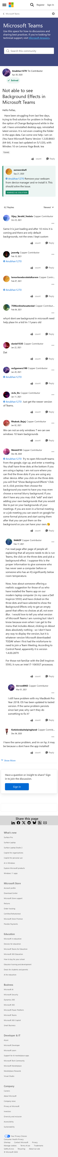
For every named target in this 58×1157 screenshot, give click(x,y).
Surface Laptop (9, 842)
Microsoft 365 (9, 1005)
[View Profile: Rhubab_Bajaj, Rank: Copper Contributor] (6, 423)
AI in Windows (9, 863)
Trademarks (38, 1145)
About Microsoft (10, 1096)
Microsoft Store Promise (13, 919)
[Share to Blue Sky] (34, 822)
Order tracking (9, 908)
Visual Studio (9, 1076)
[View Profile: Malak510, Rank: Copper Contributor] (6, 451)
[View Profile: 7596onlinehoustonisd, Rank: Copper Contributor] (6, 307)
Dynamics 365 (9, 999)
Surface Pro (8, 837)
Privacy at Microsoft (11, 1106)
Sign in (17, 786)
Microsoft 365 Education (13, 954)
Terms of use (25, 1145)
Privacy (35, 1142)
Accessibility (9, 1121)
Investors (7, 1111)
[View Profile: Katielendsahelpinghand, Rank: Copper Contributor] (6, 731)
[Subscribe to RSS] (39, 822)
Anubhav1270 (19, 70)
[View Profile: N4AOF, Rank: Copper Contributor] (9, 542)
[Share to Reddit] (29, 822)
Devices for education (12, 944)
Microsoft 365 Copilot (12, 1020)
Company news (10, 1101)
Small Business (9, 1025)
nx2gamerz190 (19, 368)
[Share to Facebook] (18, 822)
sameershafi (20, 169)
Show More (9, 760)
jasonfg (15, 252)
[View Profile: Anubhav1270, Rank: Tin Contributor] (6, 73)
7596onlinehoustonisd (23, 305)
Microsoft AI (8, 989)
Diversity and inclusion (13, 1116)
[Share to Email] (45, 822)
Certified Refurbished (12, 913)
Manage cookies (10, 1145)
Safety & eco (9, 1149)
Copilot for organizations (13, 853)
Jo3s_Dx (15, 392)
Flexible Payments (11, 924)
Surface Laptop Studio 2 (13, 847)
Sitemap (7, 1142)
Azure (6, 1040)
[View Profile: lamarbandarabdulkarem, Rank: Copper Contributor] (6, 279)
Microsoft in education (12, 939)
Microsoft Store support (13, 898)
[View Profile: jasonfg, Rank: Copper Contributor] (6, 254)
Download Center (11, 893)
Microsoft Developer (12, 1045)
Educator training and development (17, 964)
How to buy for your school (14, 959)
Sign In (50, 4)
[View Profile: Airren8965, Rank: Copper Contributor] (11, 687)
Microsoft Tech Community (14, 1060)
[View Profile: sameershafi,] (9, 171)
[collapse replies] (29, 213)
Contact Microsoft (21, 1142)
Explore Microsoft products (14, 868)
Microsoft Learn (10, 1050)
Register (40, 4)
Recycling (21, 1149)
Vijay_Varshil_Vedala (22, 216)
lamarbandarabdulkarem (24, 277)
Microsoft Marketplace (13, 1066)
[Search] (32, 5)
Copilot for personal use (13, 858)
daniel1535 (17, 343)
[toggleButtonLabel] (53, 13)
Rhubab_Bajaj (18, 421)
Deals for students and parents (16, 969)
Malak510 (16, 450)
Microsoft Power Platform (14, 1010)
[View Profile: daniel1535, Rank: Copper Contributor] (6, 345)
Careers (7, 1091)
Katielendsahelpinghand (24, 729)
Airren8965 (22, 685)
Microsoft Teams (12, 13)
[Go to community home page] (11, 4)
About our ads (34, 1149)
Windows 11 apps (11, 873)
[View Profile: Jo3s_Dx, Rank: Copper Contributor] (6, 394)
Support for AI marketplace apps (16, 1055)
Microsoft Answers (39, 37)
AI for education (10, 974)
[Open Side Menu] (4, 4)
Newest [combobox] (49, 207)
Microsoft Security (11, 994)
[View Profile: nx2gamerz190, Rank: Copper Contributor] (6, 370)
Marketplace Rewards (12, 1071)
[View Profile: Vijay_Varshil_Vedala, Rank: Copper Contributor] (6, 218)
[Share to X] (23, 822)
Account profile (10, 888)
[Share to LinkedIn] (13, 822)
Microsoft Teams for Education (15, 949)
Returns (7, 903)
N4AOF (17, 540)
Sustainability (9, 1127)
